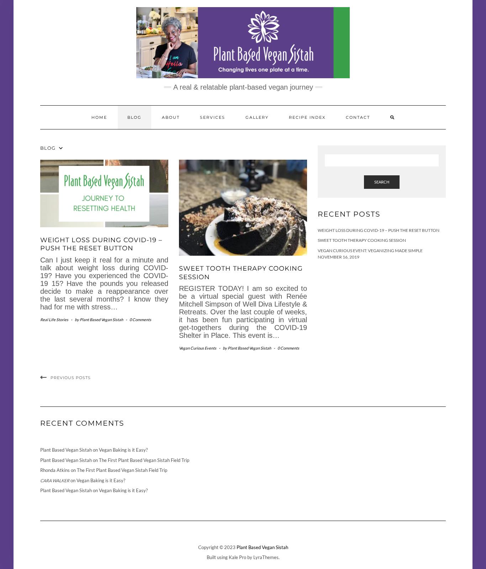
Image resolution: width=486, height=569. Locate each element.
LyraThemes (266, 557)
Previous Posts (71, 377)
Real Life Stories (54, 319)
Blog (134, 117)
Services (212, 117)
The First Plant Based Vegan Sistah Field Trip (144, 460)
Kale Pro (237, 557)
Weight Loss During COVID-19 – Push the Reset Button (101, 244)
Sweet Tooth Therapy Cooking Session (362, 240)
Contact (358, 117)
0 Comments (140, 319)
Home (99, 117)
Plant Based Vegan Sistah (262, 547)
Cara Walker (54, 480)
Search (381, 182)
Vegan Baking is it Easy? (123, 450)
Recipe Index (307, 117)
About (171, 117)
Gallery (257, 117)
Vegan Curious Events (197, 348)
